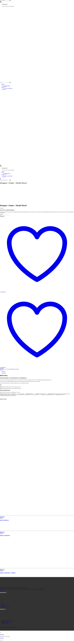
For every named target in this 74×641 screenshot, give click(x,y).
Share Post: (2, 369)
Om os (3, 87)
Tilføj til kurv (2, 216)
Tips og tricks (4, 86)
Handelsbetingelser (7, 85)
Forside (3, 84)
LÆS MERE (1, 590)
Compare (2, 368)
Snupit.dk (4, 627)
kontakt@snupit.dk (8, 622)
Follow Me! (1, 638)
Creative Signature (16, 627)
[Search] (10, 0)
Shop (3, 172)
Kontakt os (4, 89)
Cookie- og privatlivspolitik (8, 88)
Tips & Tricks (4, 605)
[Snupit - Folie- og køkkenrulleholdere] (37, 81)
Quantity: (1, 214)
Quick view (2, 517)
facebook (3, 371)
